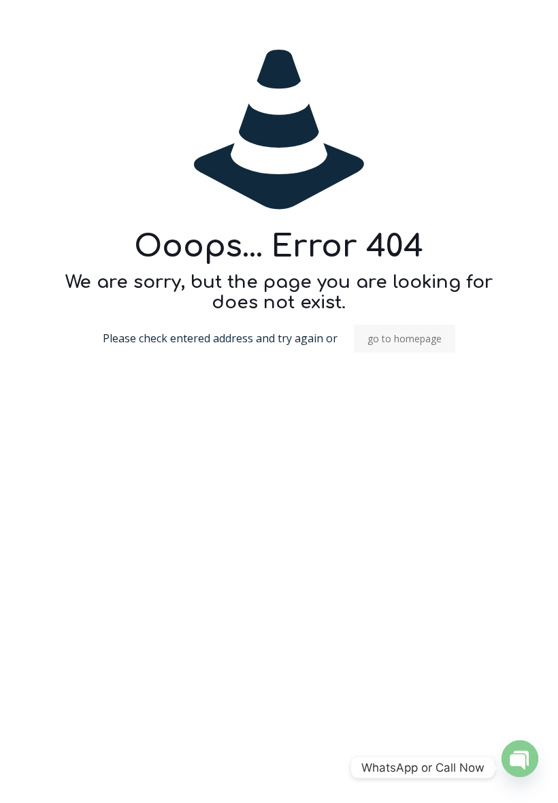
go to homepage (404, 338)
